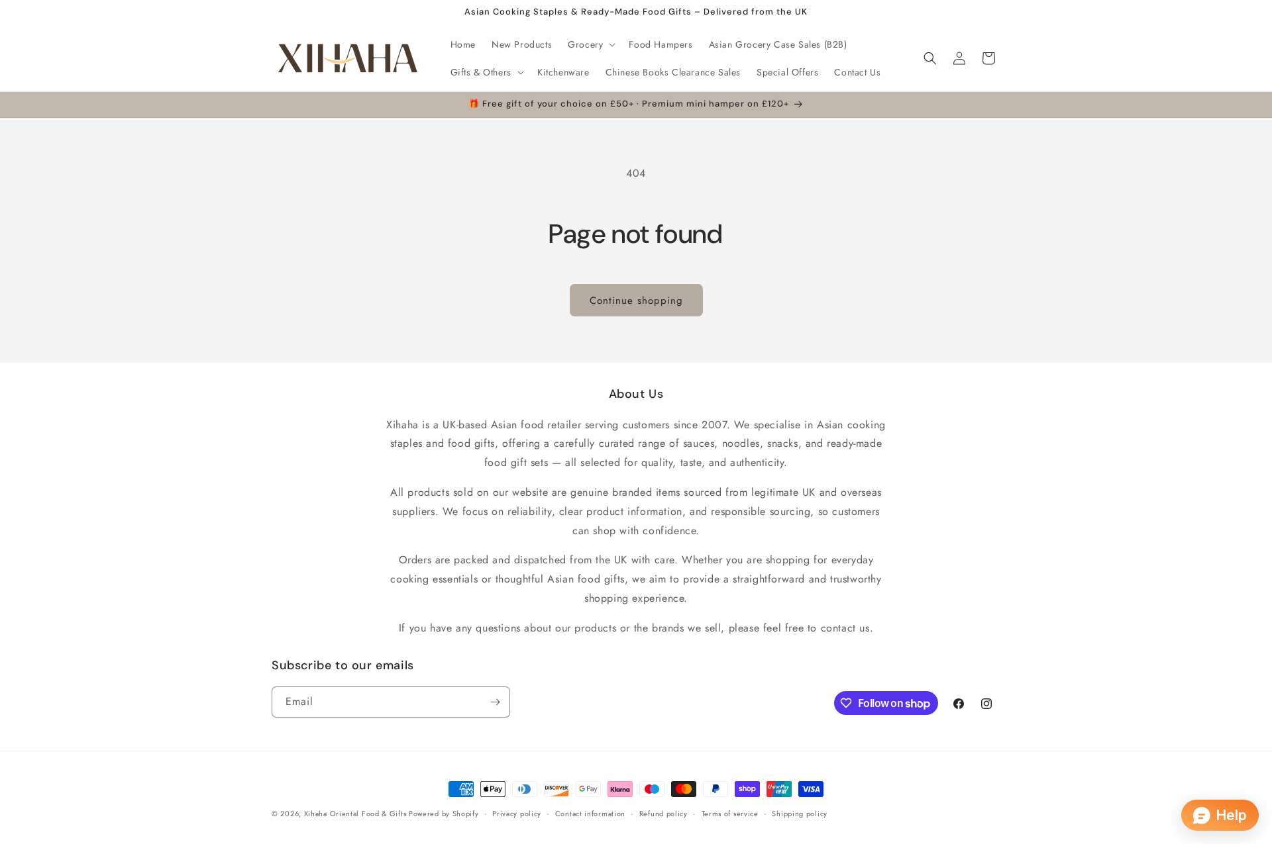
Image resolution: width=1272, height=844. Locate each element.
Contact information (590, 813)
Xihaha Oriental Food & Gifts (356, 813)
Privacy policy (516, 813)
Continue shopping (636, 300)
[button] (590, 44)
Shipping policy (799, 813)
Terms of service (730, 813)
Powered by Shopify (444, 813)
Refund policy (663, 813)
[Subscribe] (494, 702)
